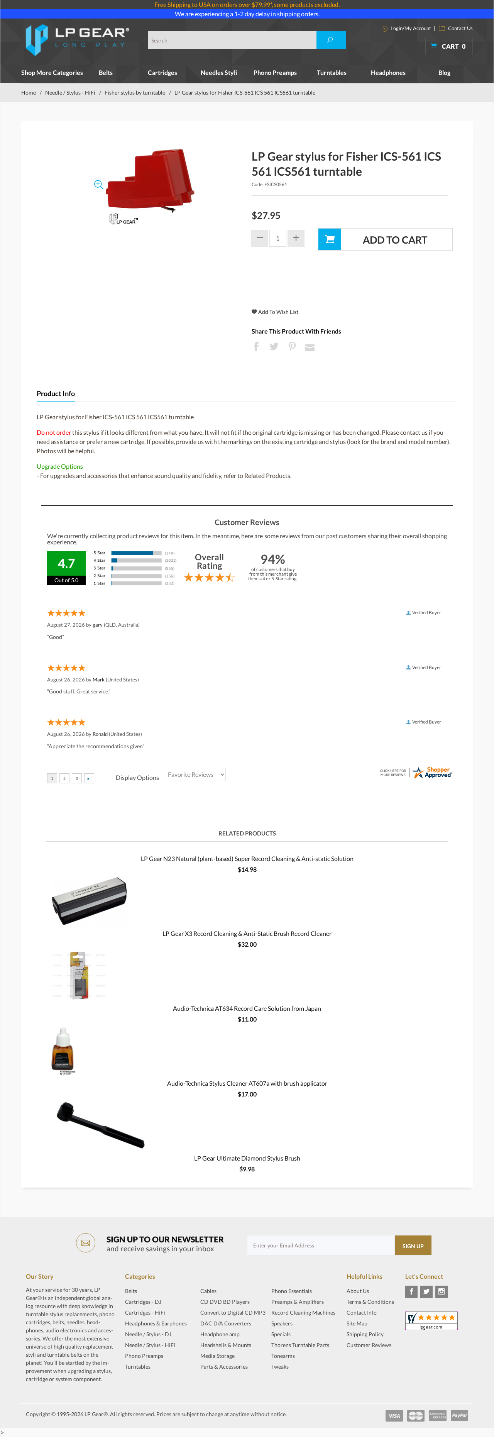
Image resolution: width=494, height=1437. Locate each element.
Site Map (357, 1323)
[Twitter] (426, 1292)
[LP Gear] (77, 40)
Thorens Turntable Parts (300, 1345)
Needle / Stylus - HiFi (70, 92)
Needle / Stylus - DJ (148, 1334)
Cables (208, 1291)
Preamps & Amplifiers (297, 1301)
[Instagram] (441, 1292)
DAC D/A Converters (225, 1323)
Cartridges (162, 72)
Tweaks (280, 1366)
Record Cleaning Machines (303, 1312)
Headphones (388, 72)
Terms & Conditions (370, 1301)
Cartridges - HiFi (145, 1312)
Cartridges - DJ (143, 1301)
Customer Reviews (369, 1345)
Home (28, 92)
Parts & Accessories (224, 1366)
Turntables (332, 72)
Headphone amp (220, 1334)
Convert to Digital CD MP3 (233, 1312)
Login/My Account (410, 28)
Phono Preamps (275, 72)
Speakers (282, 1323)
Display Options (137, 777)
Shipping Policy (365, 1334)
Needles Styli (219, 72)
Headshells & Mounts (225, 1345)
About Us (358, 1291)
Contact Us (460, 28)
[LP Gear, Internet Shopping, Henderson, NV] (366, 1364)
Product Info (56, 394)
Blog (444, 72)
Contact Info (362, 1312)
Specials (281, 1334)
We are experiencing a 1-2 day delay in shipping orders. (247, 13)
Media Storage (217, 1355)
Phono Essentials (291, 1291)
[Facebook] (411, 1292)
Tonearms (283, 1355)
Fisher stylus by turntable (135, 92)
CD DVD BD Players (225, 1301)
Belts (106, 72)
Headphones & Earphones (156, 1323)
